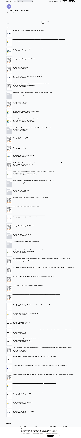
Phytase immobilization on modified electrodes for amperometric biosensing (26, 206)
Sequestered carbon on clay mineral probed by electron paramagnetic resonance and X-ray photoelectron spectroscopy (33, 276)
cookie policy (54, 431)
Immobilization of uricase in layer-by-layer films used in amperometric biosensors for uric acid (29, 215)
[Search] (32, 1)
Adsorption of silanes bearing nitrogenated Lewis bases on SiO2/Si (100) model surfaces (28, 285)
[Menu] (60, 1)
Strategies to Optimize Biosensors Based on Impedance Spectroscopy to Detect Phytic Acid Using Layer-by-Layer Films (33, 171)
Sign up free (71, 1)
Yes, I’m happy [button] (50, 435)
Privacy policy (64, 424)
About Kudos (36, 423)
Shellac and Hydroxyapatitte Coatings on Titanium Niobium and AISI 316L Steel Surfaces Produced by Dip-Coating (32, 127)
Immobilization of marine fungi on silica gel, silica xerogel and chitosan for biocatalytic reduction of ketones (31, 83)
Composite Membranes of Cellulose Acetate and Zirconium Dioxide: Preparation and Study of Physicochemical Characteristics (34, 383)
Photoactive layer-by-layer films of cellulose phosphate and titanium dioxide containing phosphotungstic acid (31, 65)
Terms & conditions (65, 423)
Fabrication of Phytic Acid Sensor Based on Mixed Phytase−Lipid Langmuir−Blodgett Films (28, 249)
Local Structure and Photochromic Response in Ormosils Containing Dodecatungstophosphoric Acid (30, 153)
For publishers (22, 424)
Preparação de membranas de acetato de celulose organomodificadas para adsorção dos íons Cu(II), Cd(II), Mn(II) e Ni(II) (33, 180)
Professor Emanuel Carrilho (31, 121)
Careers (35, 426)
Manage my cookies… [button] (44, 435)
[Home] (8, 1)
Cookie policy (64, 426)
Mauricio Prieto (15, 112)
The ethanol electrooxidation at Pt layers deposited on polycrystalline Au (25, 109)
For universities (23, 426)
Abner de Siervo (29, 341)
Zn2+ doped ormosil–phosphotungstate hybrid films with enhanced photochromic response (28, 30)
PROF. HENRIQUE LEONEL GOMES (32, 174)
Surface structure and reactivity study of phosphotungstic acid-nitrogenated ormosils (27, 74)
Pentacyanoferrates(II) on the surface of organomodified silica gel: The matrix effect (27, 409)
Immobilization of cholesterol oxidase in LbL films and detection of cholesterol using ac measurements (30, 197)
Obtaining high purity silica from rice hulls (20, 188)
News (35, 424)
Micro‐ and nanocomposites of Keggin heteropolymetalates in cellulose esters (26, 338)
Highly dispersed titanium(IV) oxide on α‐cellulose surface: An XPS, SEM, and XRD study (28, 392)
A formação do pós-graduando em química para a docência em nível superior (26, 241)
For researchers (23, 423)
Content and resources (52, 426)
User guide (50, 424)
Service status (50, 423)
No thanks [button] (57, 435)
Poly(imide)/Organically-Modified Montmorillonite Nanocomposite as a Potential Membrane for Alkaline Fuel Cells (32, 92)
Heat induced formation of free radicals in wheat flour (22, 136)
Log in (65, 1)
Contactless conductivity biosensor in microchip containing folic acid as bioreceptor (27, 118)
